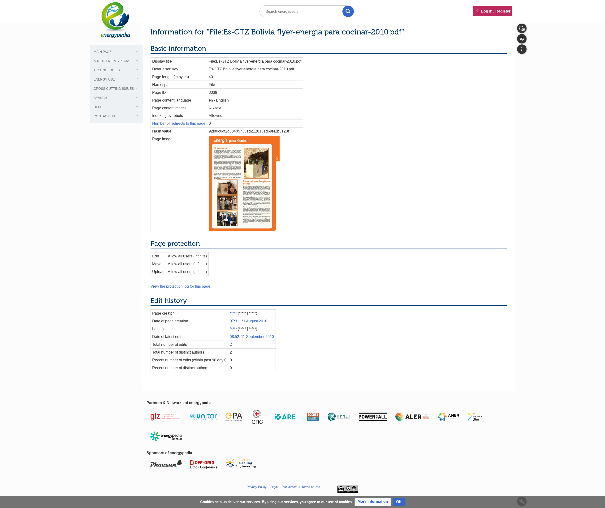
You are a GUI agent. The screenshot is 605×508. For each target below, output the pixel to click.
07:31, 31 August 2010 (248, 321)
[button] (372, 502)
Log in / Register (495, 11)
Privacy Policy (257, 487)
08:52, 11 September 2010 (252, 337)
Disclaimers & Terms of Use (300, 487)
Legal (274, 487)
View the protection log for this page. (181, 286)
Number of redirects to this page (178, 123)
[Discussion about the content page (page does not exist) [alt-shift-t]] (522, 28)
